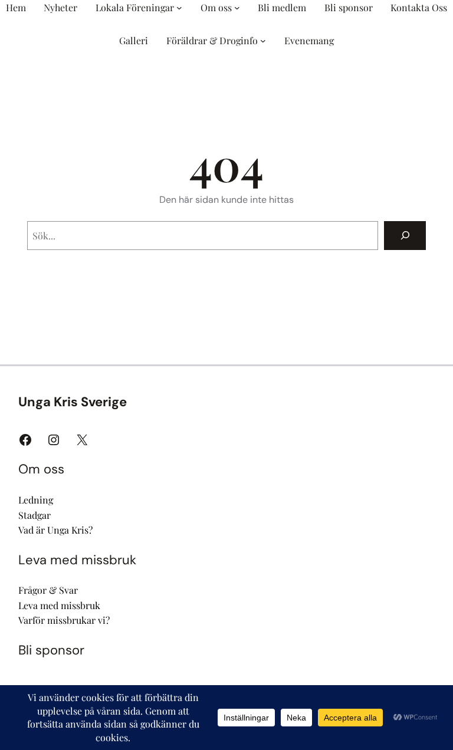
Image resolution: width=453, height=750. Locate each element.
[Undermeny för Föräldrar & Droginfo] (263, 41)
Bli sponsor (51, 650)
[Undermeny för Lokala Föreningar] (179, 8)
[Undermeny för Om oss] (237, 8)
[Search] (405, 235)
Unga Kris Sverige (72, 401)
